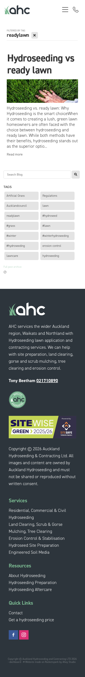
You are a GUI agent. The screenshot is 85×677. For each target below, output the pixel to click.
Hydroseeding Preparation (33, 582)
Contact (16, 612)
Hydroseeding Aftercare (30, 589)
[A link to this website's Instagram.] (24, 635)
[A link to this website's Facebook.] (13, 635)
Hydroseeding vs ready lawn (40, 63)
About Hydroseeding (27, 575)
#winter (11, 236)
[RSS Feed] (5, 272)
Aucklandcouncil (17, 206)
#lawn (46, 226)
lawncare (12, 256)
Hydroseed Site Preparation (34, 545)
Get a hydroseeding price (31, 619)
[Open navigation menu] (65, 9)
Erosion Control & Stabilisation (37, 538)
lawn (45, 206)
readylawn (13, 216)
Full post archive (12, 266)
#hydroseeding (16, 246)
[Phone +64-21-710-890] (75, 9)
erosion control (51, 246)
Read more (15, 154)
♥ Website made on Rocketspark (41, 661)
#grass (11, 226)
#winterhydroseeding (55, 236)
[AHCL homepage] (32, 9)
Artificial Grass (16, 196)
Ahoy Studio (69, 661)
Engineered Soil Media (29, 552)
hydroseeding (50, 256)
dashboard (15, 661)
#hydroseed (49, 216)
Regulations (49, 196)
